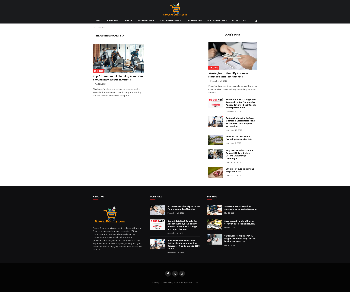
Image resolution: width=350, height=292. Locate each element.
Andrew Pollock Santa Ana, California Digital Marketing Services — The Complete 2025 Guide (240, 122)
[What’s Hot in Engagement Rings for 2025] (215, 172)
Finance (127, 20)
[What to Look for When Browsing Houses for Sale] (215, 140)
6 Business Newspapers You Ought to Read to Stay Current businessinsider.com (240, 238)
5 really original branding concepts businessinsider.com (240, 207)
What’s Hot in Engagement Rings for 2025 (240, 170)
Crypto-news (194, 20)
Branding (112, 20)
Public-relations (217, 20)
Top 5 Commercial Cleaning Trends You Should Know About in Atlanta (118, 78)
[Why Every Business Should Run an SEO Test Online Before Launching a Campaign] (215, 154)
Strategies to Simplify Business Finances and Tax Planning (228, 75)
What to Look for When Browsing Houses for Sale (239, 138)
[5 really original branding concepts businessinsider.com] (214, 210)
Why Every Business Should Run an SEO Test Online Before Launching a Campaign (240, 154)
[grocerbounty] (175, 9)
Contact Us (239, 20)
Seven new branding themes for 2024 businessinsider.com (239, 222)
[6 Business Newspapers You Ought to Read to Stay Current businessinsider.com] (214, 239)
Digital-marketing (170, 20)
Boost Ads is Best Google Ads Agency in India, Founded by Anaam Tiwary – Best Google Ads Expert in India (241, 103)
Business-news (146, 20)
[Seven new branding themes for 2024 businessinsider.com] (214, 224)
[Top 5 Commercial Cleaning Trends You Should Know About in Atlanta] (118, 58)
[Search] (255, 21)
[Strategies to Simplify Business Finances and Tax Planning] (232, 55)
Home (99, 20)
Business (98, 71)
